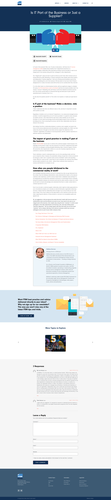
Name (35, 439)
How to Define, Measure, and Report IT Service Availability (50, 242)
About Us (74, 3)
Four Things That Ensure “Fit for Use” (44, 213)
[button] (53, 50)
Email (34, 445)
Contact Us (85, 3)
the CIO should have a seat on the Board (48, 88)
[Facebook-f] (19, 490)
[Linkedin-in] (21, 490)
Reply (38, 395)
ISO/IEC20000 (40, 143)
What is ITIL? (39, 230)
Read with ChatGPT (41, 56)
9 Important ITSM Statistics (42, 225)
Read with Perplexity (41, 61)
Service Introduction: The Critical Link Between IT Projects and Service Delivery (55, 219)
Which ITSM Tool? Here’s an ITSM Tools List (46, 233)
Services (66, 3)
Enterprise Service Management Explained (46, 236)
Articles (57, 3)
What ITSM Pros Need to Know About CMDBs (47, 239)
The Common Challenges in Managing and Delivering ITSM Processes (52, 216)
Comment (36, 421)
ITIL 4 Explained (39, 228)
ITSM (70, 21)
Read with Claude (56, 56)
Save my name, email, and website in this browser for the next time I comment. (53, 458)
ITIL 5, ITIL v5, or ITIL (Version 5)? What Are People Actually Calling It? (55, 347)
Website (35, 451)
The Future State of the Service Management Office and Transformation (53, 222)
